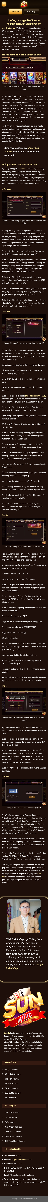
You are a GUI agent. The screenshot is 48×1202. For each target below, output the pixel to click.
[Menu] (4, 4)
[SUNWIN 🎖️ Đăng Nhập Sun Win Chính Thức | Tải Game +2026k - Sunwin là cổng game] (24, 4)
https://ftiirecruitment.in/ (22, 1160)
